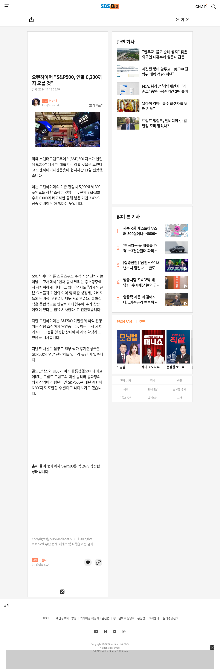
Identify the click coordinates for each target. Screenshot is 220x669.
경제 (152, 380)
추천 (142, 321)
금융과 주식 (125, 398)
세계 (125, 389)
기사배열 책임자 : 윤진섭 (94, 618)
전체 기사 (125, 380)
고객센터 (154, 618)
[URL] (98, 562)
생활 (179, 380)
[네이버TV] (124, 631)
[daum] (114, 631)
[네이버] (105, 631)
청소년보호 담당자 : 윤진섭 (129, 618)
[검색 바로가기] (214, 6)
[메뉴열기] (7, 6)
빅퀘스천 (152, 398)
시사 (179, 398)
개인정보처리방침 (66, 618)
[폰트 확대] (187, 19)
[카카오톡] (88, 562)
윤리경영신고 (170, 618)
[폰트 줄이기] (177, 19)
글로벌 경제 (179, 389)
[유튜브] (96, 631)
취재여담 (152, 389)
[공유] (31, 19)
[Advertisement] (32, 621)
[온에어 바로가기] (202, 6)
